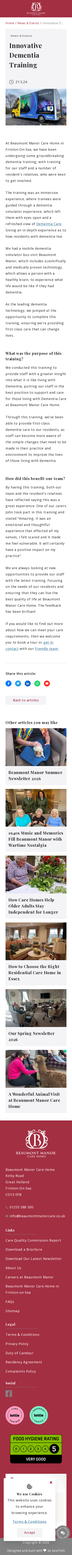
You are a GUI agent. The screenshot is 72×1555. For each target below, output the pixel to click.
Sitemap (13, 1311)
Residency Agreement (24, 1362)
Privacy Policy (17, 1344)
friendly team (46, 648)
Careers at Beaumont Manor (30, 1277)
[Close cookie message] (51, 1482)
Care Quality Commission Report (33, 1240)
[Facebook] (9, 1395)
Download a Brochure (24, 1249)
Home (10, 23)
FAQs (10, 1301)
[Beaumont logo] (36, 8)
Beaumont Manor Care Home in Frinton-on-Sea (32, 1289)
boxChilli (58, 1551)
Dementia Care (48, 224)
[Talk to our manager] (62, 1532)
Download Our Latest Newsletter (34, 1258)
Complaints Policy (21, 1371)
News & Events (28, 23)
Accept (29, 1532)
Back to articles (26, 700)
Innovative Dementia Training (53, 23)
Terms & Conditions (23, 1334)
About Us (13, 1268)
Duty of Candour (20, 1353)
